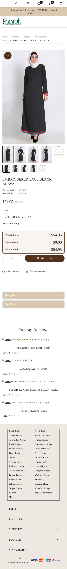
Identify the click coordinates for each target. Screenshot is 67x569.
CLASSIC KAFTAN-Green (33, 368)
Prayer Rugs (14, 453)
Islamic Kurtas (15, 479)
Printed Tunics (15, 475)
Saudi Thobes (41, 431)
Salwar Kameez (15, 484)
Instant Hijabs (41, 466)
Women (15, 36)
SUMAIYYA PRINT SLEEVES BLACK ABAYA (33, 389)
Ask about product (38, 271)
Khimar (12, 492)
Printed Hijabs (41, 462)
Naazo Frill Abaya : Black (33, 411)
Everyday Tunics (42, 470)
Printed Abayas (41, 440)
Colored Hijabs (15, 462)
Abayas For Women (17, 440)
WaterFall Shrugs (42, 488)
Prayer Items (40, 453)
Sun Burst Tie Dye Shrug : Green (33, 347)
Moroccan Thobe (42, 435)
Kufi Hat (38, 479)
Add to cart (46, 258)
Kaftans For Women (43, 492)
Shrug (41, 484)
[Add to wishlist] (11, 271)
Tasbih (12, 457)
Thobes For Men (16, 435)
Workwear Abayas (42, 448)
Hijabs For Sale (41, 457)
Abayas (26, 36)
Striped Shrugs (15, 488)
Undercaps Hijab (16, 466)
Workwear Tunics (42, 475)
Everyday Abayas (16, 448)
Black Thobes (15, 431)
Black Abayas (15, 444)
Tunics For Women (17, 470)
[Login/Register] (28, 3)
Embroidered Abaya (43, 444)
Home (5, 36)
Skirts (11, 497)
